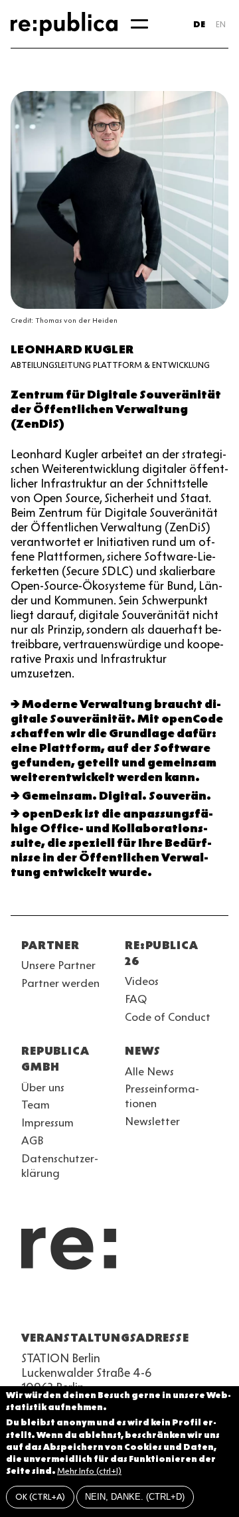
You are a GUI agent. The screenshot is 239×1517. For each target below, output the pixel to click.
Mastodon (101, 1306)
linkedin (125, 1306)
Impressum (47, 1122)
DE (199, 24)
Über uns (42, 1087)
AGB (32, 1140)
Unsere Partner (58, 965)
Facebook (196, 1306)
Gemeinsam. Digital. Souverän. (116, 795)
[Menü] (139, 24)
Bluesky (77, 1306)
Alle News (149, 1071)
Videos (142, 981)
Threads (173, 1306)
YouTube (29, 1306)
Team (35, 1104)
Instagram (53, 1306)
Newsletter (152, 1121)
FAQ (136, 999)
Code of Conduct (167, 1017)
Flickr (149, 1306)
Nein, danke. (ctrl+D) (135, 1497)
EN (221, 24)
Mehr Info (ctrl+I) (89, 1471)
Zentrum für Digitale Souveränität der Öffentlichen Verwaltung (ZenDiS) (116, 409)
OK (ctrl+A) (40, 1497)
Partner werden (60, 983)
